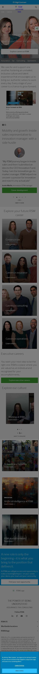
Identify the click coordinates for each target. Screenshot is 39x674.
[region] (19, 662)
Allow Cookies (19, 671)
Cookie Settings (19, 665)
